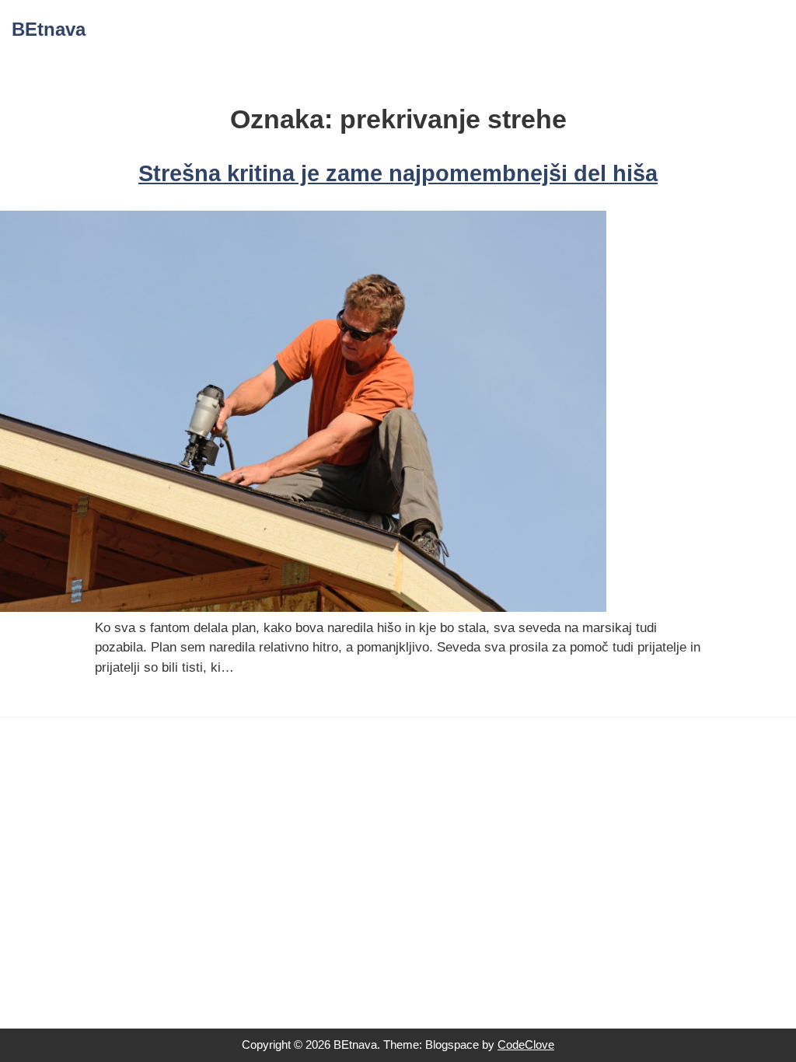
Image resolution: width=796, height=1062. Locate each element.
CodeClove (526, 1044)
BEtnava (49, 29)
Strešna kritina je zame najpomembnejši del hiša (398, 173)
